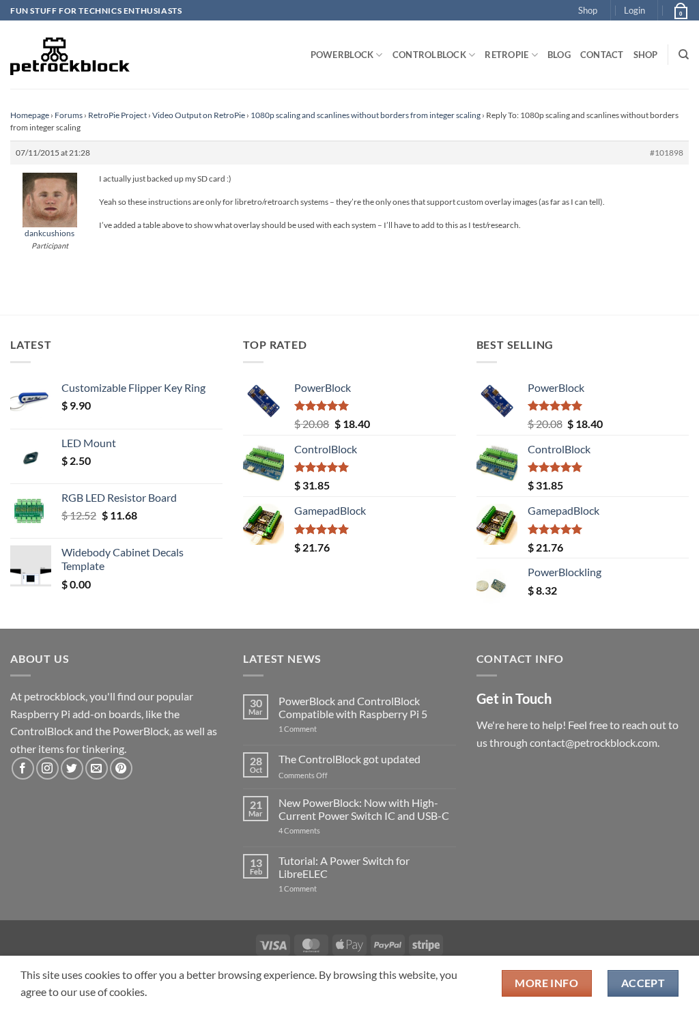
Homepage (29, 115)
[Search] (684, 55)
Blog (559, 54)
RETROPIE (506, 54)
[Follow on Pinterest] (121, 768)
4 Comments (320, 830)
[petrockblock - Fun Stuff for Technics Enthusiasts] (70, 54)
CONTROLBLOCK (429, 54)
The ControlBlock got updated (349, 758)
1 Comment (319, 728)
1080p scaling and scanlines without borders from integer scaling (366, 115)
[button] (634, 10)
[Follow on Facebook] (23, 768)
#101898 (666, 152)
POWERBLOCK (342, 54)
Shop (587, 10)
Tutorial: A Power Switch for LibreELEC (344, 867)
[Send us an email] (96, 768)
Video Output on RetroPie (198, 115)
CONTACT (602, 54)
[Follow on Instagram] (47, 768)
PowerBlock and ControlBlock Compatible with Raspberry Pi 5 (353, 707)
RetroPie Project (117, 115)
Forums (69, 115)
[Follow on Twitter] (72, 768)
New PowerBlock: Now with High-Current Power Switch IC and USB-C (364, 809)
